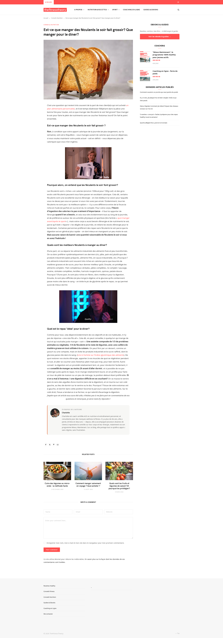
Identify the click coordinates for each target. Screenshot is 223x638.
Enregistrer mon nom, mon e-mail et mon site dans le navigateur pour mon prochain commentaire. (85, 543)
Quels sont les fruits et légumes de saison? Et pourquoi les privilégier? (119, 486)
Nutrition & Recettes (97, 9)
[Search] (178, 9)
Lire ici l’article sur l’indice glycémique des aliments (100, 355)
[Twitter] (49, 444)
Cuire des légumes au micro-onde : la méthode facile (57, 484)
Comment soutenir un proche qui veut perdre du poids (159, 92)
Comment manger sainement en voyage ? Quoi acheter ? (88, 484)
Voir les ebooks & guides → (160, 37)
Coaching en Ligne (50, 608)
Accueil (46, 18)
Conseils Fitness (49, 591)
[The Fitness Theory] (55, 10)
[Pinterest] (53, 444)
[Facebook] (46, 444)
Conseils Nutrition (57, 18)
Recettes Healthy (49, 586)
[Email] (57, 444)
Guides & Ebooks (150, 9)
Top (178, 633)
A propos (78, 9)
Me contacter (48, 614)
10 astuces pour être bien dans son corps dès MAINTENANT (76, 2)
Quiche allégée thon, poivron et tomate (153, 123)
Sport (115, 9)
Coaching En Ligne (131, 9)
